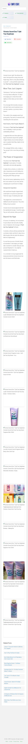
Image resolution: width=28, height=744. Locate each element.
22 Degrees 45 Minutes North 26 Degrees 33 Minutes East (13, 694)
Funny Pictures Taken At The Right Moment (12, 682)
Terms (21, 741)
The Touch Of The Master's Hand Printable (12, 676)
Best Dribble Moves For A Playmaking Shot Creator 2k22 (12, 658)
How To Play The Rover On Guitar (11, 653)
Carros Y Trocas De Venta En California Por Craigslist (13, 647)
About (7, 741)
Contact (10, 741)
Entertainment (8, 42)
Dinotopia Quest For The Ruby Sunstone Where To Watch (13, 670)
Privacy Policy (16, 741)
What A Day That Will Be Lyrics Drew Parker (12, 701)
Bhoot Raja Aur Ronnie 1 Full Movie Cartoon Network (12, 664)
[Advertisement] (14, 56)
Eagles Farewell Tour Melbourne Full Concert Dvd (12, 688)
